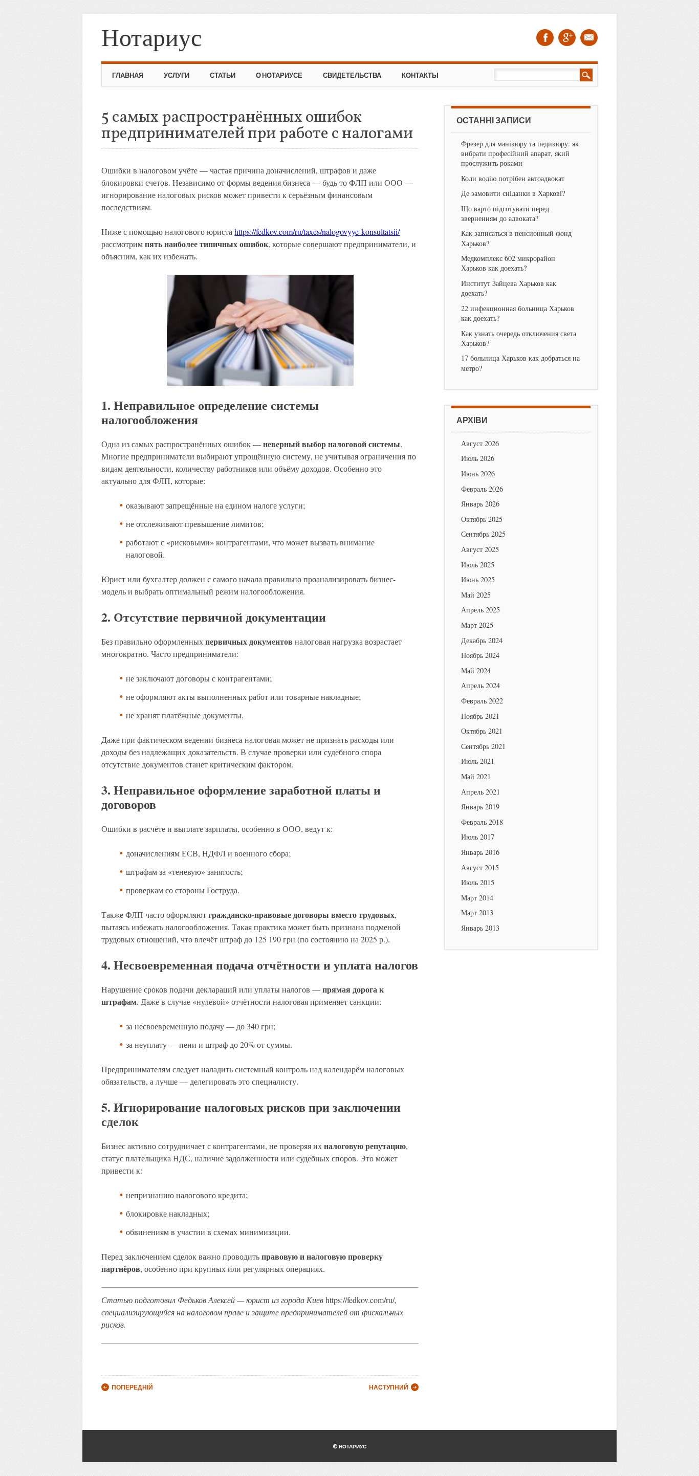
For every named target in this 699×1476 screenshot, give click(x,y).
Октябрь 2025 (482, 519)
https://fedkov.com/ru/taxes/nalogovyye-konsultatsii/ (317, 231)
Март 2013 (477, 912)
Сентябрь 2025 (483, 534)
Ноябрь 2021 (480, 716)
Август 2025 (480, 549)
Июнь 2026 (478, 473)
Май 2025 (476, 595)
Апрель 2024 (480, 685)
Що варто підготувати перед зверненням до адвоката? (505, 213)
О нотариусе (279, 75)
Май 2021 (476, 776)
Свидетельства (352, 75)
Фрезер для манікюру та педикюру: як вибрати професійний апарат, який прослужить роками (520, 153)
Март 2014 (477, 897)
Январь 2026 (480, 504)
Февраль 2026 (482, 489)
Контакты (420, 75)
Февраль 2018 (482, 822)
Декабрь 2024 (482, 640)
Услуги (176, 75)
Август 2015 (480, 867)
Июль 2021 (477, 761)
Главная (127, 75)
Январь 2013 (480, 928)
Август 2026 (480, 443)
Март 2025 (477, 625)
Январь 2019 (480, 806)
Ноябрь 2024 (480, 655)
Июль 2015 (477, 882)
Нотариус (151, 36)
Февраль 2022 (482, 701)
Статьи (222, 75)
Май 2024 (476, 670)
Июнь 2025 (478, 579)
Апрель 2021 (480, 792)
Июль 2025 (477, 564)
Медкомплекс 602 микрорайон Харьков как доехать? (508, 263)
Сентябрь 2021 (483, 746)
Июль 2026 (477, 458)
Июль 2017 (477, 837)
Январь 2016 (480, 852)
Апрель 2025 (480, 609)
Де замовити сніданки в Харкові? (513, 193)
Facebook (545, 37)
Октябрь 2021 (482, 731)
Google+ (567, 37)
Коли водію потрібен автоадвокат (512, 178)
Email (589, 37)
